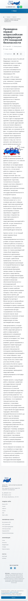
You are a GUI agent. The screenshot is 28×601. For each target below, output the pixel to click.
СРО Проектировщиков (7, 526)
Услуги (3, 506)
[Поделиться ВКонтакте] (14, 54)
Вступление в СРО (6, 522)
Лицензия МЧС (5, 531)
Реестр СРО (5, 504)
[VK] (11, 568)
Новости (4, 508)
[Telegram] (18, 7)
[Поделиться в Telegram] (17, 54)
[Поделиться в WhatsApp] (21, 54)
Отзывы (4, 546)
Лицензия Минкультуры (8, 533)
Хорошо (13, 597)
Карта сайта (5, 515)
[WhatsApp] (21, 7)
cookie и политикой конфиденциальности (9, 592)
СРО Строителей (6, 524)
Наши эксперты (6, 549)
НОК (3, 512)
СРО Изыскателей (6, 528)
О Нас (3, 540)
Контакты (4, 542)
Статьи (3, 510)
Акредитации (5, 544)
